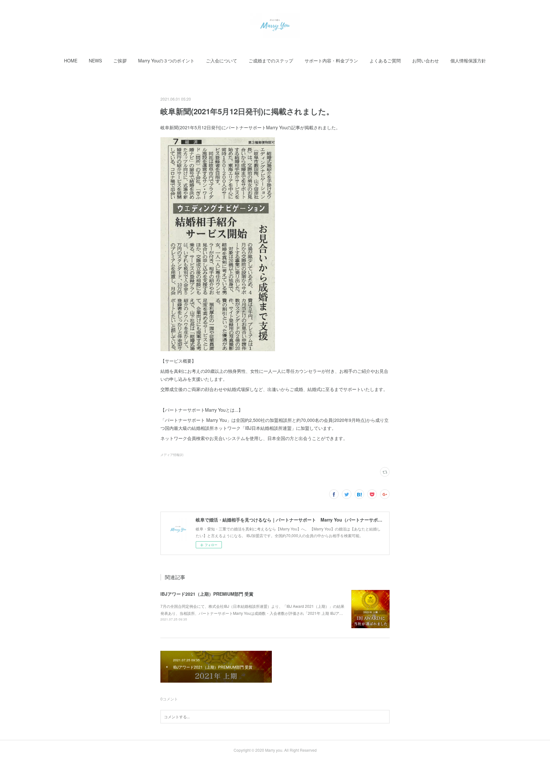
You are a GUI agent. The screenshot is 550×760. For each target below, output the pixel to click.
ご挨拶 (120, 60)
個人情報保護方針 (468, 60)
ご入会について (221, 60)
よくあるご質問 (385, 60)
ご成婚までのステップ (271, 60)
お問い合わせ (425, 60)
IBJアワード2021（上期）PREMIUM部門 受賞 (206, 594)
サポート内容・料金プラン (331, 60)
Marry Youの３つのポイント (166, 60)
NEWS (95, 60)
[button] (70, 60)
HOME (70, 60)
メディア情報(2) (171, 454)
